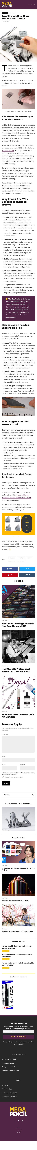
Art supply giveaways (9, 1096)
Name (4, 756)
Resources (5, 13)
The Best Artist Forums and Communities (17, 931)
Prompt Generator (9, 1063)
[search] (33, 795)
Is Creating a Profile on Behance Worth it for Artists (18, 869)
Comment (5, 734)
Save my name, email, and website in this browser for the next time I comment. (18, 773)
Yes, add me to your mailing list (13, 777)
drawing (21, 557)
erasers (29, 557)
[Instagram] (18, 1121)
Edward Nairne (8, 150)
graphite (12, 561)
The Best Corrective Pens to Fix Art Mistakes (18, 715)
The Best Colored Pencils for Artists (15, 901)
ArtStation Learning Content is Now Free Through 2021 (18, 625)
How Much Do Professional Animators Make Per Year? (16, 670)
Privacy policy (7, 1089)
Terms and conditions (10, 1093)
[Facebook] (15, 1121)
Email (4, 764)
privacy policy (28, 1042)
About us (5, 1085)
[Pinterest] (22, 1121)
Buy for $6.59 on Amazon (26, 523)
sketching (21, 561)
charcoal (12, 557)
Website (22, 764)
